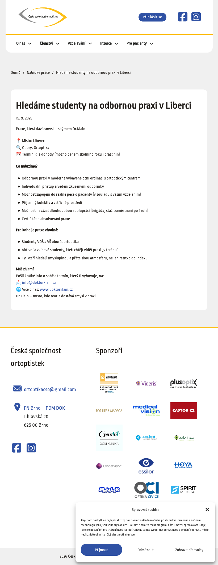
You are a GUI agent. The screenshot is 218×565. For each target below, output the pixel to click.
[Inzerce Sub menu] (116, 43)
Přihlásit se (152, 17)
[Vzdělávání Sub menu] (90, 43)
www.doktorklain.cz (56, 289)
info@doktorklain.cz (39, 282)
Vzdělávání (76, 43)
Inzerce (106, 43)
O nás (20, 43)
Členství (46, 43)
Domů (15, 72)
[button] (207, 509)
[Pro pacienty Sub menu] (151, 43)
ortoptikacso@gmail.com (50, 389)
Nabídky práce (38, 72)
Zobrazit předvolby (189, 550)
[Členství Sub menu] (58, 43)
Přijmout (101, 550)
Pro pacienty (137, 43)
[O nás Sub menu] (30, 43)
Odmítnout (145, 550)
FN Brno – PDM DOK (44, 408)
